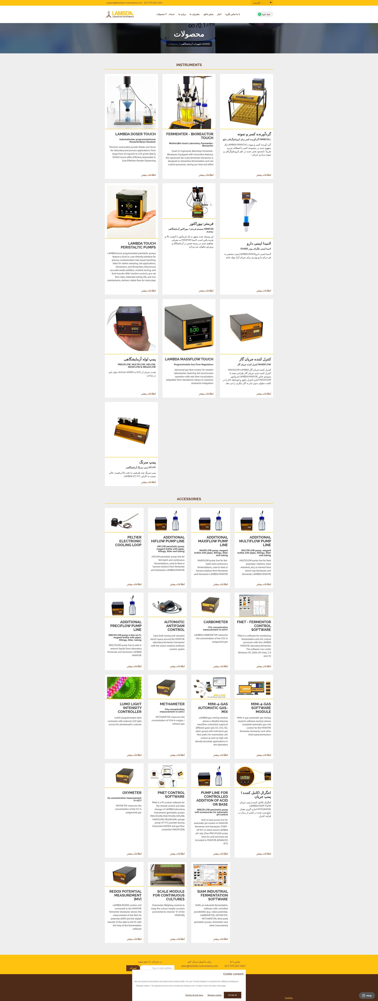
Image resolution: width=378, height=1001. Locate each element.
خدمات (172, 14)
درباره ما (182, 14)
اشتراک (133, 968)
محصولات (160, 14)
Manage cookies (215, 995)
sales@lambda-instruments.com (199, 966)
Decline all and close (194, 995)
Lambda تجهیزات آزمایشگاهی (195, 43)
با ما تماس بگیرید (232, 14)
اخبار (219, 14)
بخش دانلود (208, 14)
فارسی (256, 2)
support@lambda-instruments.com (124, 2)
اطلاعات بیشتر (148, 174)
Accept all (232, 995)
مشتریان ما (195, 14)
